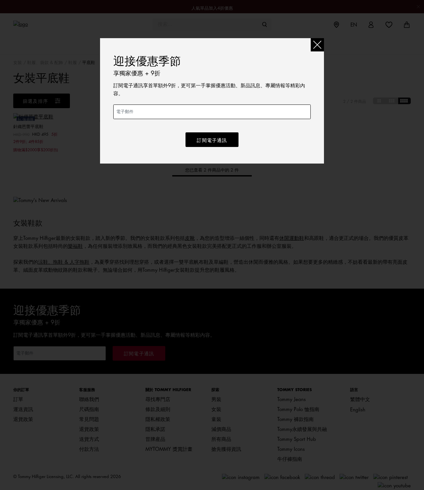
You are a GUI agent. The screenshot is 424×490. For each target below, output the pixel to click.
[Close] (317, 44)
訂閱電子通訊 (212, 140)
